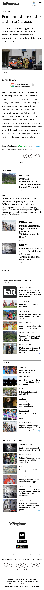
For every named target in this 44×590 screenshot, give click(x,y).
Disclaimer (16, 555)
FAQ (38, 555)
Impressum (25, 555)
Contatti (32, 555)
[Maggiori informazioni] (33, 85)
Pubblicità (15, 557)
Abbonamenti (7, 555)
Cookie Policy (21, 559)
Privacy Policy (8, 559)
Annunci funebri (25, 557)
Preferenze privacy (35, 559)
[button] (6, 565)
